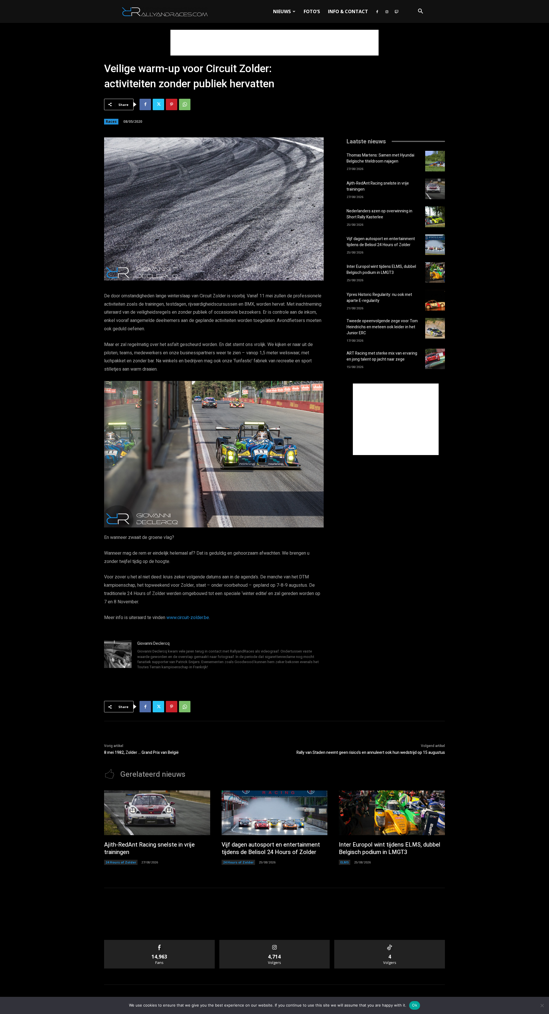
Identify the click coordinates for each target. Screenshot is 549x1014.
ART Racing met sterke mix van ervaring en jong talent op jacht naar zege (382, 356)
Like (159, 942)
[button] (420, 12)
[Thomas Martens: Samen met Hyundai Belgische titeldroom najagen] (435, 161)
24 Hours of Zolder (121, 862)
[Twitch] (396, 11)
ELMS (344, 862)
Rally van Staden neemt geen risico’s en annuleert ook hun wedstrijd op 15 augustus (371, 753)
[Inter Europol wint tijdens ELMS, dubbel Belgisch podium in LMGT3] (435, 272)
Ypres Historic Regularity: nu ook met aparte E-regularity (379, 298)
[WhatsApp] (184, 104)
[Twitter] (158, 104)
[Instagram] (387, 11)
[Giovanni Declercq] (118, 656)
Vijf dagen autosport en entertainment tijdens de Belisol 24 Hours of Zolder (381, 242)
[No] (542, 1005)
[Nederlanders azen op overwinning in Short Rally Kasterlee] (435, 216)
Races (111, 121)
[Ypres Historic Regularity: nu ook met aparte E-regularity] (435, 300)
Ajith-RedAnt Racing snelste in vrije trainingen (149, 848)
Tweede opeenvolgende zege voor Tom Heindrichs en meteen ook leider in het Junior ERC (382, 327)
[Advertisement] (274, 43)
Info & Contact (348, 11)
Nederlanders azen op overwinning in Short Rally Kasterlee (379, 214)
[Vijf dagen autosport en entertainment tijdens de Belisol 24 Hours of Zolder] (435, 244)
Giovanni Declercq (153, 644)
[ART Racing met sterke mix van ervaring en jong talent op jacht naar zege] (435, 359)
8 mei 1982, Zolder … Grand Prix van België (141, 753)
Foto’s (312, 11)
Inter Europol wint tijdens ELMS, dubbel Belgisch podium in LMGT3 (381, 270)
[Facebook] (377, 11)
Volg (274, 942)
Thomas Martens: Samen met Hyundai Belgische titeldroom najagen (380, 158)
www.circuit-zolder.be (187, 617)
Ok (414, 1005)
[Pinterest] (171, 104)
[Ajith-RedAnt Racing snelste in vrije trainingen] (435, 189)
